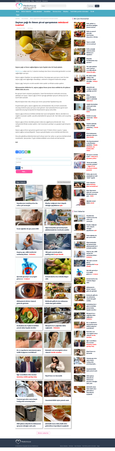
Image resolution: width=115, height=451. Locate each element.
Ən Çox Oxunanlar (64, 182)
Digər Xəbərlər (21, 182)
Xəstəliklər (47, 11)
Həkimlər (17, 1)
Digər (18, 15)
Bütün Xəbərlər (26, 11)
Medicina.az (19, 71)
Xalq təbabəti (37, 11)
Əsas (17, 11)
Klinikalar (71, 446)
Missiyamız (45, 1)
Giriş (97, 6)
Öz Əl (92, 11)
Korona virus (57, 11)
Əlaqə (32, 1)
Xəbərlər (17, 18)
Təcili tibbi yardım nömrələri (79, 11)
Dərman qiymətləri (25, 1)
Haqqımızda (38, 1)
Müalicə (65, 11)
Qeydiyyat (91, 6)
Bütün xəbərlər (43, 433)
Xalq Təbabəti (77, 446)
